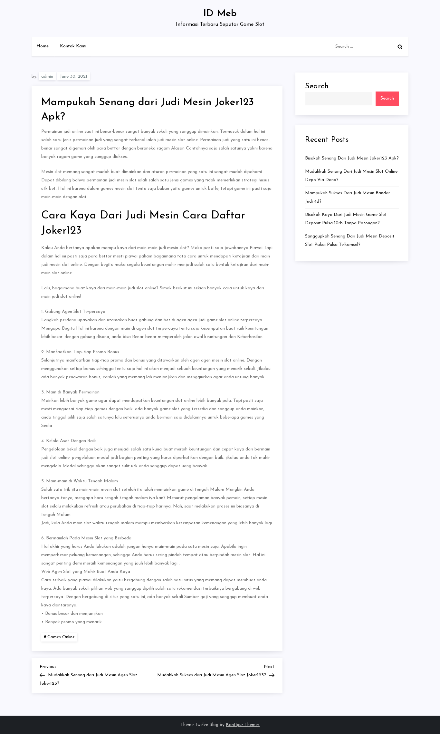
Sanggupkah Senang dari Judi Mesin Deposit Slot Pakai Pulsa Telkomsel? (350, 240)
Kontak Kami (73, 46)
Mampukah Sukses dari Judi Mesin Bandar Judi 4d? (347, 197)
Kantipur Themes (243, 724)
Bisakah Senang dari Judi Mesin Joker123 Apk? (352, 158)
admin (47, 76)
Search (317, 86)
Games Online (61, 637)
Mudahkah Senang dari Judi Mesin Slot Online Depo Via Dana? (351, 175)
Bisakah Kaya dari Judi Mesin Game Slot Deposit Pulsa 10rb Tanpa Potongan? (346, 219)
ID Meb (220, 14)
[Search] (400, 46)
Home (42, 46)
